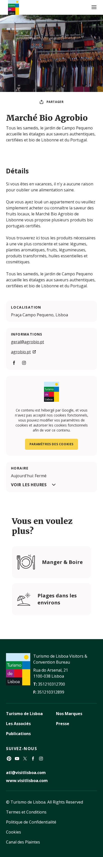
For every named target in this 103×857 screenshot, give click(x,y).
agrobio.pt (21, 352)
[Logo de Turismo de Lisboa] (13, 7)
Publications (18, 733)
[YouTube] (17, 759)
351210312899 (50, 692)
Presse (62, 723)
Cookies (13, 832)
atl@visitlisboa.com (26, 772)
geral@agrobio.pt (27, 342)
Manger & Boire (62, 562)
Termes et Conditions (26, 812)
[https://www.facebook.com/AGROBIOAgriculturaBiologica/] (14, 363)
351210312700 (51, 684)
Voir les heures (29, 484)
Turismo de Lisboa (24, 713)
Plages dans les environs (57, 599)
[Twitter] (25, 759)
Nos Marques (69, 713)
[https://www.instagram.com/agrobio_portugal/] (24, 363)
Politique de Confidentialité (31, 822)
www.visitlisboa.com (27, 780)
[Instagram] (41, 759)
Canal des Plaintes (23, 842)
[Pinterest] (9, 759)
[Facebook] (33, 759)
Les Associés (18, 723)
